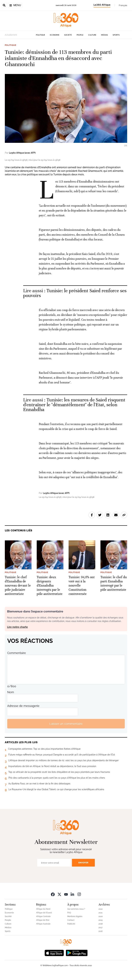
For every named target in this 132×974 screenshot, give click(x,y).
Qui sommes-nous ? (76, 909)
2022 (101, 909)
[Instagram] (79, 894)
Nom (10, 692)
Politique (40, 35)
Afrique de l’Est (42, 920)
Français (123, 5)
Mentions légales (74, 916)
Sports (116, 35)
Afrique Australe (43, 924)
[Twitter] (59, 894)
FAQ (69, 913)
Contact (70, 920)
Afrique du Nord (43, 909)
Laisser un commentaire (66, 723)
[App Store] (54, 952)
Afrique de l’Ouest (44, 913)
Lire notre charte (17, 627)
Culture (92, 35)
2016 (101, 931)
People (80, 35)
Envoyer (83, 862)
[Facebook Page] (53, 894)
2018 (101, 924)
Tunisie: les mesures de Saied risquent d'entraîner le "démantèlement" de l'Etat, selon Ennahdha (74, 405)
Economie (54, 35)
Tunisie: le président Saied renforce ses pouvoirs (75, 293)
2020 (101, 916)
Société (68, 35)
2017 (100, 927)
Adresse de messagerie (23, 706)
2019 (101, 920)
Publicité (71, 924)
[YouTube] (66, 894)
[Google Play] (77, 952)
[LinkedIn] (73, 894)
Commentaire (16, 653)
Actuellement (11, 35)
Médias (104, 35)
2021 (100, 913)
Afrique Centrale (43, 916)
